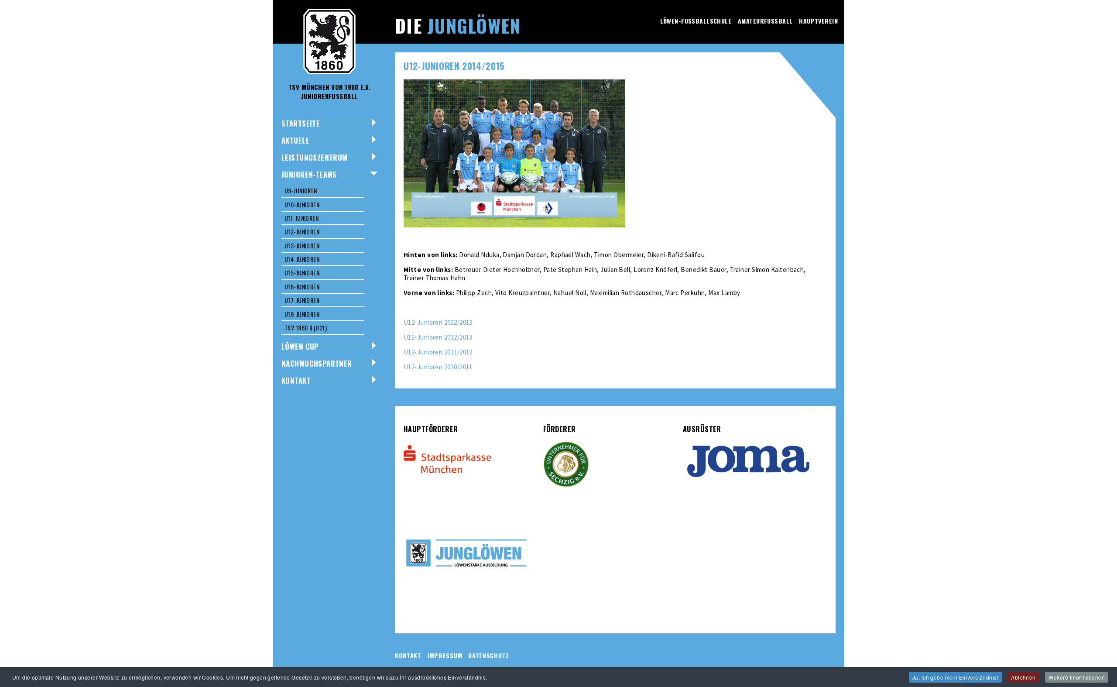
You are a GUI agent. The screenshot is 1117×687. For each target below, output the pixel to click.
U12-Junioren (301, 231)
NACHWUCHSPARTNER (316, 363)
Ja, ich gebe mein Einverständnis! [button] (955, 677)
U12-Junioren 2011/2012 (438, 352)
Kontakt (296, 380)
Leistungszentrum (314, 157)
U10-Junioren (301, 204)
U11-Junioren (301, 218)
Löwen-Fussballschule (695, 20)
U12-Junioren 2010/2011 (438, 367)
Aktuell (295, 140)
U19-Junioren (301, 314)
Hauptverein (818, 20)
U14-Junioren (301, 259)
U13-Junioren (301, 245)
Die (458, 25)
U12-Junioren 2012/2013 (438, 322)
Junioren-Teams (309, 174)
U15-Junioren (301, 272)
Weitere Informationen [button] (1076, 677)
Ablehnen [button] (1023, 677)
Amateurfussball (765, 20)
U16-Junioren (301, 286)
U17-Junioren (301, 300)
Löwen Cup (300, 346)
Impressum (445, 655)
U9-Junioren (300, 190)
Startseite (300, 123)
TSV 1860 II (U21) (305, 327)
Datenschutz (488, 655)
